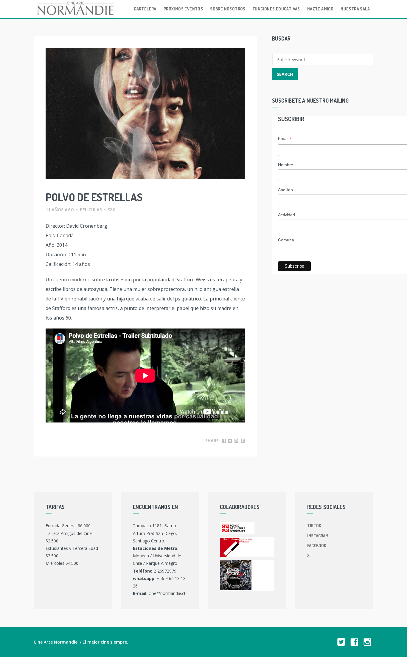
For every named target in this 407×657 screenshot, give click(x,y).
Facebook (316, 545)
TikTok (314, 525)
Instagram (317, 535)
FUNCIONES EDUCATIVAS (276, 8)
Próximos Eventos (183, 8)
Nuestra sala (355, 8)
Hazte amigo (320, 8)
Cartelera (145, 8)
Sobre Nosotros (228, 8)
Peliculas (91, 209)
